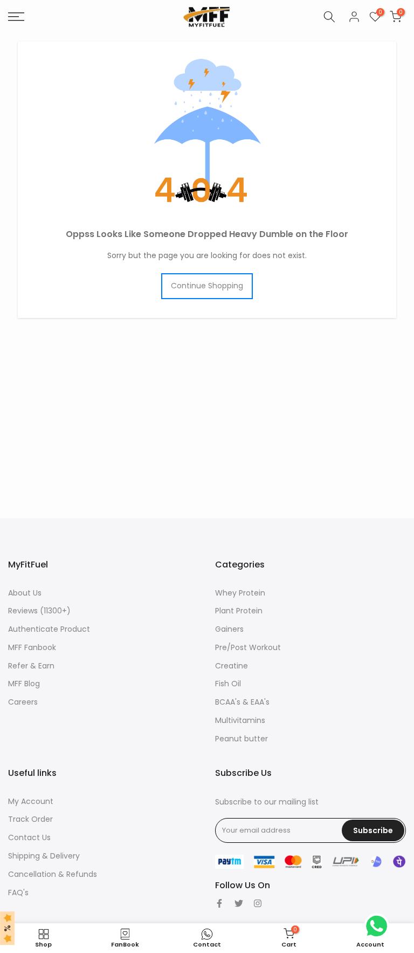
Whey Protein (240, 592)
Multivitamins (240, 720)
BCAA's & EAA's (242, 702)
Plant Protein (239, 610)
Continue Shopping (207, 285)
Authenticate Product (49, 629)
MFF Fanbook (32, 647)
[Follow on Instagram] (257, 903)
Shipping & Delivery (44, 855)
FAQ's (18, 892)
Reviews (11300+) (39, 610)
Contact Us (29, 837)
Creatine (231, 665)
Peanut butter (241, 738)
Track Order (30, 819)
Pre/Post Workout (248, 647)
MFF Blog (24, 683)
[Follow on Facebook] (219, 903)
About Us (25, 592)
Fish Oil (228, 683)
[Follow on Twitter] (238, 903)
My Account (30, 801)
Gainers (229, 629)
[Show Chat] (379, 926)
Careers (23, 702)
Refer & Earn (31, 665)
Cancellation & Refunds (52, 874)
